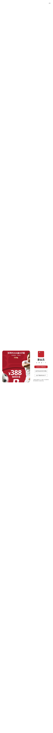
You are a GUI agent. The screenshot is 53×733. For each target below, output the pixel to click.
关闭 (49, 3)
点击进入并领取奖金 (41, 367)
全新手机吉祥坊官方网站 (41, 371)
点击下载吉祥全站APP (41, 375)
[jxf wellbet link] (16, 366)
